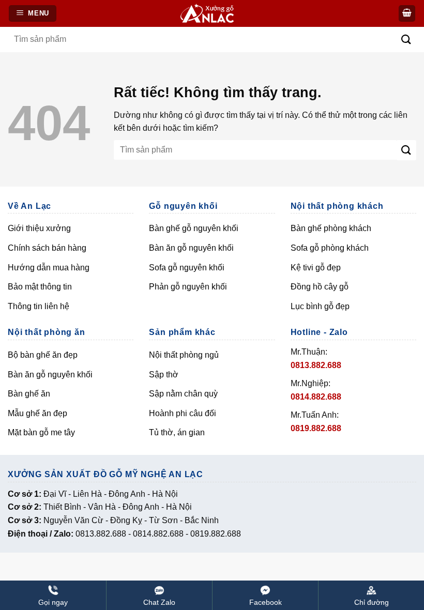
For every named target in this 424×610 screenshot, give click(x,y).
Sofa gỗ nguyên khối (186, 267)
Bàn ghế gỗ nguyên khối (193, 228)
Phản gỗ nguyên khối (188, 286)
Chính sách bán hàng (47, 247)
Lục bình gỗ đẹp (320, 306)
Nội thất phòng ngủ (184, 354)
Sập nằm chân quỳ (183, 393)
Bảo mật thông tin (40, 286)
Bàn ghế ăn (29, 393)
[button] (407, 13)
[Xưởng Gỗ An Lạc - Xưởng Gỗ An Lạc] (213, 13)
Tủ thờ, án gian (177, 432)
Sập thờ (163, 374)
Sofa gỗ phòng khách (330, 247)
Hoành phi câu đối (182, 413)
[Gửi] (406, 39)
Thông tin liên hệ (38, 306)
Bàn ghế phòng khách (331, 228)
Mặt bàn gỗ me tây (41, 432)
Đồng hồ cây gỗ (320, 286)
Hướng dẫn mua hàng (48, 267)
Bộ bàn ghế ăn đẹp (43, 354)
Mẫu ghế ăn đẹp (37, 413)
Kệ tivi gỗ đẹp (316, 267)
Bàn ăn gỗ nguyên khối (191, 247)
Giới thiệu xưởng (39, 228)
